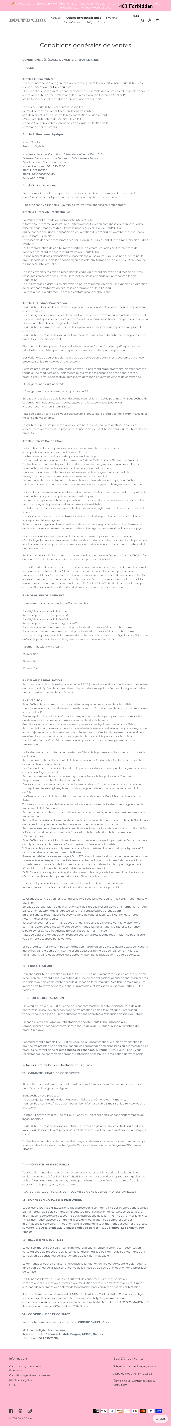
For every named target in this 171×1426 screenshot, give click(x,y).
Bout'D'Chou (25, 1418)
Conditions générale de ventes (29, 1375)
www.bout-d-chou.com (55, 87)
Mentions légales (20, 1380)
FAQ (62, 204)
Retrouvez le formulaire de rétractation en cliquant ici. (58, 1065)
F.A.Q (12, 1385)
